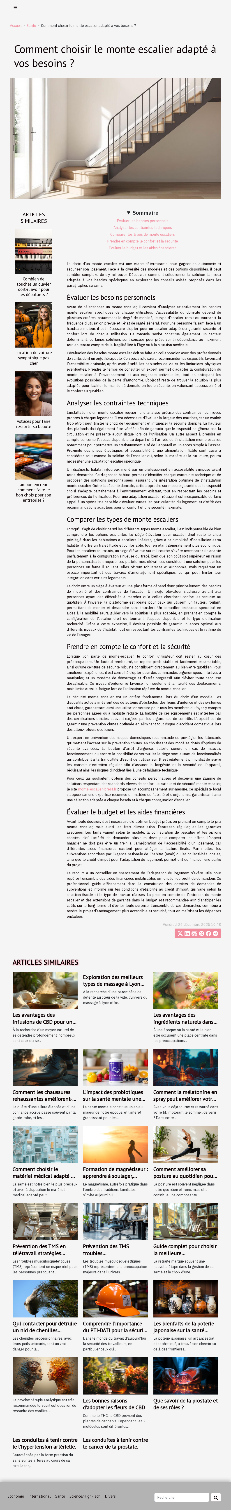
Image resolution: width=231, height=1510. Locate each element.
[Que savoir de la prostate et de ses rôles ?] (185, 1375)
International (39, 1496)
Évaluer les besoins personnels (142, 221)
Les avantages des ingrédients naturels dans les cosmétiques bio (183, 1021)
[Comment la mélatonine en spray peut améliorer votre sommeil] (185, 1067)
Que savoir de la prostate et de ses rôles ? (185, 1404)
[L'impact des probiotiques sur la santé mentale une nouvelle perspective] (115, 1067)
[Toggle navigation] (15, 7)
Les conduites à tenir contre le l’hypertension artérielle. (45, 1443)
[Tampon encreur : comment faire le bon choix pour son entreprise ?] (33, 456)
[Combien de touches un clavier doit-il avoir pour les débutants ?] (33, 251)
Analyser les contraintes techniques (142, 227)
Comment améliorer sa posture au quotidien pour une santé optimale (184, 1176)
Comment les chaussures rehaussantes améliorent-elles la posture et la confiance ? (42, 1102)
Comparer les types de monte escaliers (142, 234)
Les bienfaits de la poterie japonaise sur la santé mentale (183, 1330)
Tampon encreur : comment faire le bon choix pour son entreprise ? (33, 492)
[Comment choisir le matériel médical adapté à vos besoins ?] (45, 1144)
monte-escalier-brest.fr (97, 789)
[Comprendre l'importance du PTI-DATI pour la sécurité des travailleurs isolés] (115, 1298)
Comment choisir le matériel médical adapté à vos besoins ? (43, 1176)
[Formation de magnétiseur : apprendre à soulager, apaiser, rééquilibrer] (115, 1144)
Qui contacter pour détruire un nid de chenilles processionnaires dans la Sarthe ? (45, 1334)
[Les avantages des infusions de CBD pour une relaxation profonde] (45, 990)
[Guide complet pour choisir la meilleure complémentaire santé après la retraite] (185, 1221)
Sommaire (145, 212)
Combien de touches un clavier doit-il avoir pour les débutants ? (34, 286)
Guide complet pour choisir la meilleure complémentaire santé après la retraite (185, 1256)
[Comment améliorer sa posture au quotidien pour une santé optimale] (185, 1144)
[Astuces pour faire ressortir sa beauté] (33, 393)
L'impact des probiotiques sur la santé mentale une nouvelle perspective (113, 1099)
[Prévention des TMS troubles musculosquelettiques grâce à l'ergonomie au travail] (115, 1221)
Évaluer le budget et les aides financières (142, 248)
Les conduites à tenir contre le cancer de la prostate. (115, 1443)
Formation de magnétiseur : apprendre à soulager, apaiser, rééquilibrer (115, 1176)
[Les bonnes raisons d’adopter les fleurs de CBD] (115, 1375)
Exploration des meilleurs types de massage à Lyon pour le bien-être (113, 984)
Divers (110, 1496)
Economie (15, 1496)
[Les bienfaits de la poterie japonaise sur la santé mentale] (185, 1298)
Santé (31, 25)
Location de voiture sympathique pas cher (33, 358)
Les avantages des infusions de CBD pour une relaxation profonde (44, 1021)
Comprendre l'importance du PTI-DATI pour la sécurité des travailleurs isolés (115, 1330)
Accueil (16, 25)
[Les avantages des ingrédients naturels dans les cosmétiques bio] (185, 990)
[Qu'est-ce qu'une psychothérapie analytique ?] (45, 1375)
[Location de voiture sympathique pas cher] (33, 324)
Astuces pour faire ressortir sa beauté (33, 423)
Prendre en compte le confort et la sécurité (142, 241)
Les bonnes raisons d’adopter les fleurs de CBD (114, 1404)
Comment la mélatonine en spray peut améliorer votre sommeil (185, 1099)
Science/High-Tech (84, 1496)
